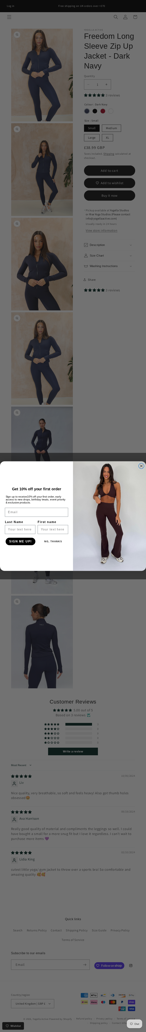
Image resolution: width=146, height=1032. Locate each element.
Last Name (14, 522)
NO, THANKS (53, 541)
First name (47, 522)
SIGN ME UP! (20, 541)
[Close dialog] (141, 466)
